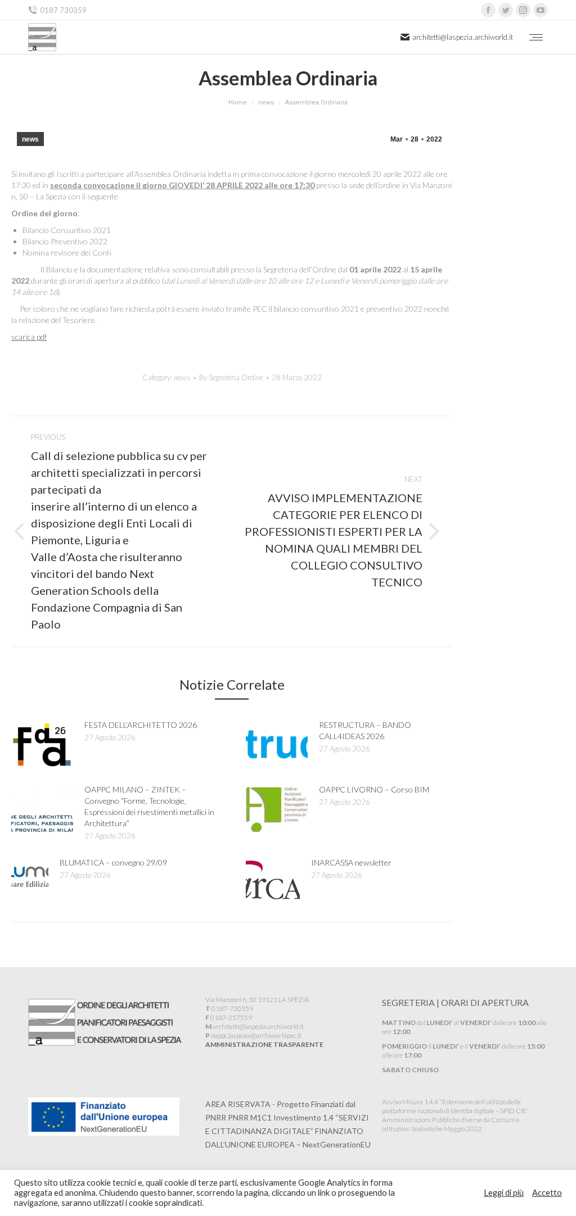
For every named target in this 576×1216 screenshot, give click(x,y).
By (231, 377)
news (30, 139)
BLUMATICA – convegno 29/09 (113, 862)
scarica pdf (29, 336)
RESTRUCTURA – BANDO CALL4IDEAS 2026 (365, 730)
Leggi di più (504, 1192)
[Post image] (42, 744)
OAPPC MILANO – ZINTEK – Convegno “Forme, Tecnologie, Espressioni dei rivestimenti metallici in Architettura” (149, 806)
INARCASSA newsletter (351, 862)
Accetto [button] (547, 1192)
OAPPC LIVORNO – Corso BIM (374, 789)
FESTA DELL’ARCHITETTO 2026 (140, 725)
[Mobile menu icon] (536, 37)
